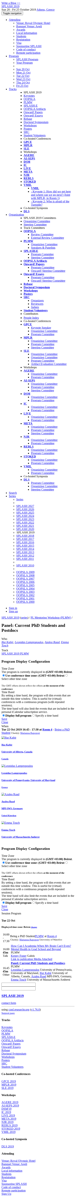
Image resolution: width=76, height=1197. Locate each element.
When (4, 726)
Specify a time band (46, 715)
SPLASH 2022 (25, 522)
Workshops (30, 125)
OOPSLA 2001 (25, 598)
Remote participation (28, 52)
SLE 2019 (7, 1087)
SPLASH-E (31, 105)
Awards (20, 29)
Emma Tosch (18, 979)
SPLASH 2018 (25, 535)
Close (4, 722)
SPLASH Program (27, 59)
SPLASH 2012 (25, 555)
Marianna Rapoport (30, 733)
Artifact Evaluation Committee (49, 364)
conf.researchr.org (18, 1009)
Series (19, 499)
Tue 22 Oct (22, 75)
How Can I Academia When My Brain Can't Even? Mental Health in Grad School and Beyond (41, 947)
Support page (8, 1013)
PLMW (28, 102)
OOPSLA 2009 (25, 572)
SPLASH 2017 (25, 539)
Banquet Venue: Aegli (29, 26)
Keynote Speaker (41, 327)
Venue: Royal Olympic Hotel (33, 23)
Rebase (28, 118)
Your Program (24, 62)
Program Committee (42, 267)
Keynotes (29, 95)
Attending (14, 19)
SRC (26, 132)
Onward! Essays (33, 115)
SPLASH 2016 (25, 542)
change (34, 927)
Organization (16, 214)
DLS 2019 (7, 1146)
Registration (23, 39)
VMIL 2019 (8, 1132)
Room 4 (47, 729)
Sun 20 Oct (23, 69)
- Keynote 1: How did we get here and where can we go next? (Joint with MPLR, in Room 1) (51, 195)
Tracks (13, 89)
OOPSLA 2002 (25, 595)
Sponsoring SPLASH (29, 46)
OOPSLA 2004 (25, 588)
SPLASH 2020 (25, 529)
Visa (18, 42)
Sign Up (6, 1193)
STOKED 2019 (10, 1128)
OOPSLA (29, 99)
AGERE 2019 (9, 1102)
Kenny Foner (18, 955)
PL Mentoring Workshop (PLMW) (51, 617)
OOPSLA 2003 (25, 591)
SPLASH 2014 (25, 549)
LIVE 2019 (8, 1115)
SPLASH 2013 (25, 552)
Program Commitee (42, 254)
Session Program (11, 913)
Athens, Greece (46, 9)
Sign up (13, 611)
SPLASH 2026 (25, 509)
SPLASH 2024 (25, 515)
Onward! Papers (33, 112)
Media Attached (42, 959)
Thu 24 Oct (23, 82)
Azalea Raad (52, 642)
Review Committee (42, 234)
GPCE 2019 (8, 1081)
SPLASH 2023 (25, 519)
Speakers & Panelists (43, 247)
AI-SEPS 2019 (10, 1105)
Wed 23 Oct (23, 79)
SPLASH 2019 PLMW (15, 653)
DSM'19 (6, 1108)
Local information (26, 32)
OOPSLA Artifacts (35, 108)
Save (4, 718)
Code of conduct (26, 49)
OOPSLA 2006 (25, 582)
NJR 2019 (7, 1122)
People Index (31, 317)
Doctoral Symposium (36, 122)
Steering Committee (35, 224)
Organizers (37, 300)
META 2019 (8, 1118)
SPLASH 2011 (25, 558)
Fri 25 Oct (22, 85)
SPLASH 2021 (25, 525)
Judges (35, 307)
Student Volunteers (35, 135)
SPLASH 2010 (25, 565)
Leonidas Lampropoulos (29, 642)
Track (4, 650)
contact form (8, 1003)
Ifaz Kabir (7, 642)
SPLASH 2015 (25, 545)
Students (21, 36)
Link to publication (22, 959)
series (24, 617)
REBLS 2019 (9, 1125)
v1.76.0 (35, 1009)
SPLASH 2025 (25, 512)
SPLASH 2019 (10, 617)
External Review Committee (47, 237)
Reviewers (37, 303)
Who (4, 638)
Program (14, 56)
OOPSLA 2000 (25, 601)
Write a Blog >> (10, 3)
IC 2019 (6, 1112)
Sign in (13, 608)
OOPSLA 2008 (25, 575)
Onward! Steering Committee (48, 270)
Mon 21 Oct (23, 72)
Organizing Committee (37, 221)
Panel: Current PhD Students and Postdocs (38, 963)
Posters (28, 128)
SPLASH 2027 (25, 506)
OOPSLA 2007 (25, 578)
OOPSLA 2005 (25, 585)
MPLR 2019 (8, 1084)
